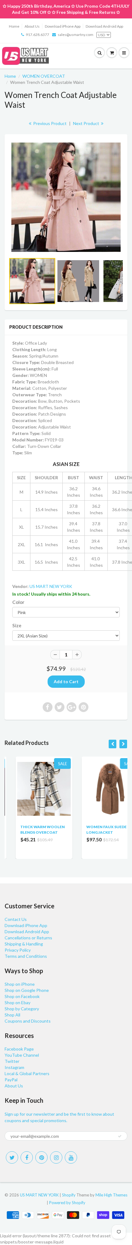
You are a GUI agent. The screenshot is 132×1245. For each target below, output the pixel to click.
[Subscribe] (120, 1136)
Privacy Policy (18, 950)
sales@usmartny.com (75, 34)
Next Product (86, 123)
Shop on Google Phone (27, 990)
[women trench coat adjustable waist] (66, 197)
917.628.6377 (37, 34)
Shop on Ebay (17, 1002)
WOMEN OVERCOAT (43, 76)
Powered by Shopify (67, 1202)
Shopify (69, 1194)
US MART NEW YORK (50, 586)
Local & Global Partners (27, 1073)
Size (16, 625)
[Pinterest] (41, 1157)
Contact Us (16, 919)
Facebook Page (19, 1048)
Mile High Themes (111, 1194)
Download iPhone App (62, 26)
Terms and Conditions (26, 956)
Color (18, 602)
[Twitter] (12, 1157)
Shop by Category (22, 1008)
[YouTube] (71, 1157)
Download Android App (104, 26)
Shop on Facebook (22, 996)
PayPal (11, 1079)
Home (14, 26)
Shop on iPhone (20, 984)
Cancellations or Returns (28, 937)
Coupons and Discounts (28, 1021)
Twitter (12, 1061)
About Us (32, 26)
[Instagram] (56, 1157)
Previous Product (49, 123)
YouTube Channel (22, 1055)
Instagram (14, 1067)
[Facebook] (27, 1157)
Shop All (12, 1014)
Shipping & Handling (24, 943)
